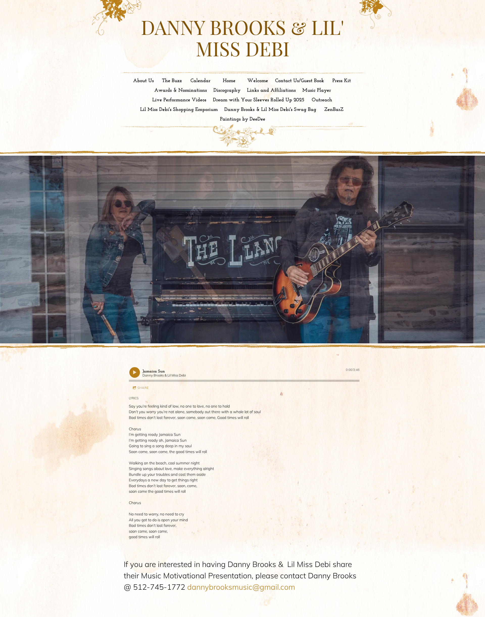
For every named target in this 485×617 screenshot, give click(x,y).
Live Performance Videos (179, 100)
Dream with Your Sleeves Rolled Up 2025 (258, 100)
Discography (226, 90)
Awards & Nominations (180, 90)
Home (229, 80)
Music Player (316, 90)
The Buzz (172, 80)
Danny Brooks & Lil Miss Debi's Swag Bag (270, 109)
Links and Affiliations (271, 90)
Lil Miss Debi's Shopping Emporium (179, 109)
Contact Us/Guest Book (299, 80)
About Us (143, 80)
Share (143, 388)
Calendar (200, 80)
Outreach (322, 100)
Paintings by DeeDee (242, 119)
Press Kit (341, 80)
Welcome (257, 80)
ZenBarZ (334, 109)
